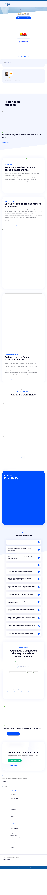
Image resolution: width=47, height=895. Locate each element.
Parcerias (12, 816)
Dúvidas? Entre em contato (23, 868)
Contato (12, 807)
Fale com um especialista (23, 17)
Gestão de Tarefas (13, 835)
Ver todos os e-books (12, 765)
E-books (12, 847)
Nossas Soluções (14, 811)
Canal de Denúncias (14, 826)
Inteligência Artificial (14, 833)
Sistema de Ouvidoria (14, 828)
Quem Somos (13, 809)
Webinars (12, 849)
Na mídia (12, 818)
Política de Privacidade (6, 859)
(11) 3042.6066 (5, 781)
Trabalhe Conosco (14, 814)
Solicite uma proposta (13, 733)
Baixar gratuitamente (14, 760)
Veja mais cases (5, 142)
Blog (11, 845)
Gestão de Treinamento (14, 830)
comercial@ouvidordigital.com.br (8, 783)
